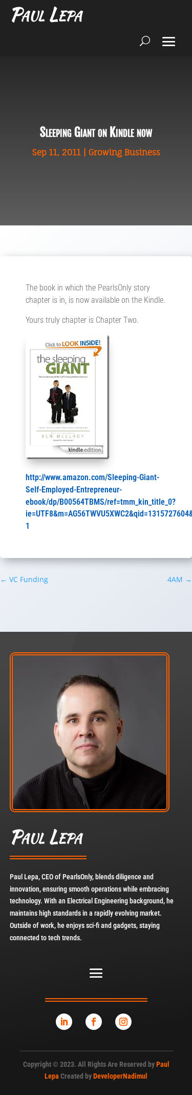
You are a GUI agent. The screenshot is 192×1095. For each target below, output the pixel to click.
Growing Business (124, 152)
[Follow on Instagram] (123, 1022)
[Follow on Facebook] (94, 1022)
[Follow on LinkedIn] (64, 1022)
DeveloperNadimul (120, 1076)
